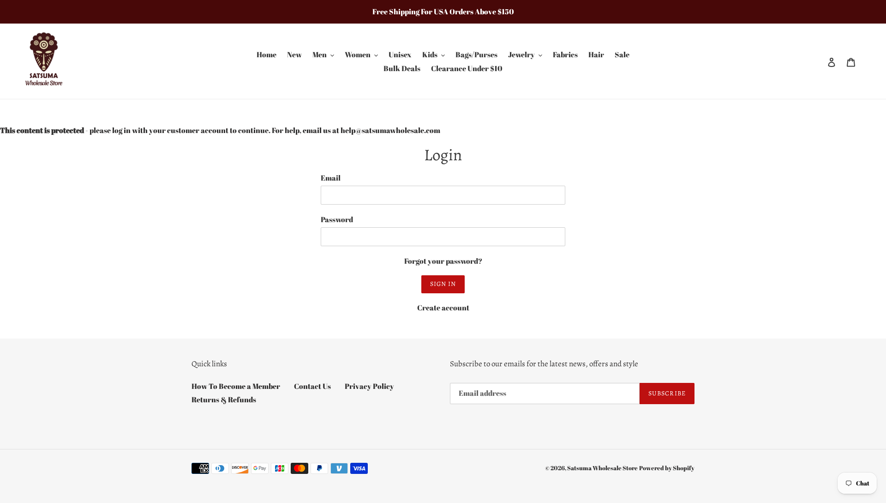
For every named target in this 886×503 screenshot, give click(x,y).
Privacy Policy (369, 386)
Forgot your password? (443, 261)
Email (331, 178)
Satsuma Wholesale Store (602, 468)
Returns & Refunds (224, 399)
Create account (443, 308)
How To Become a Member (236, 386)
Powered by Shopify (666, 468)
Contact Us (312, 386)
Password (337, 219)
